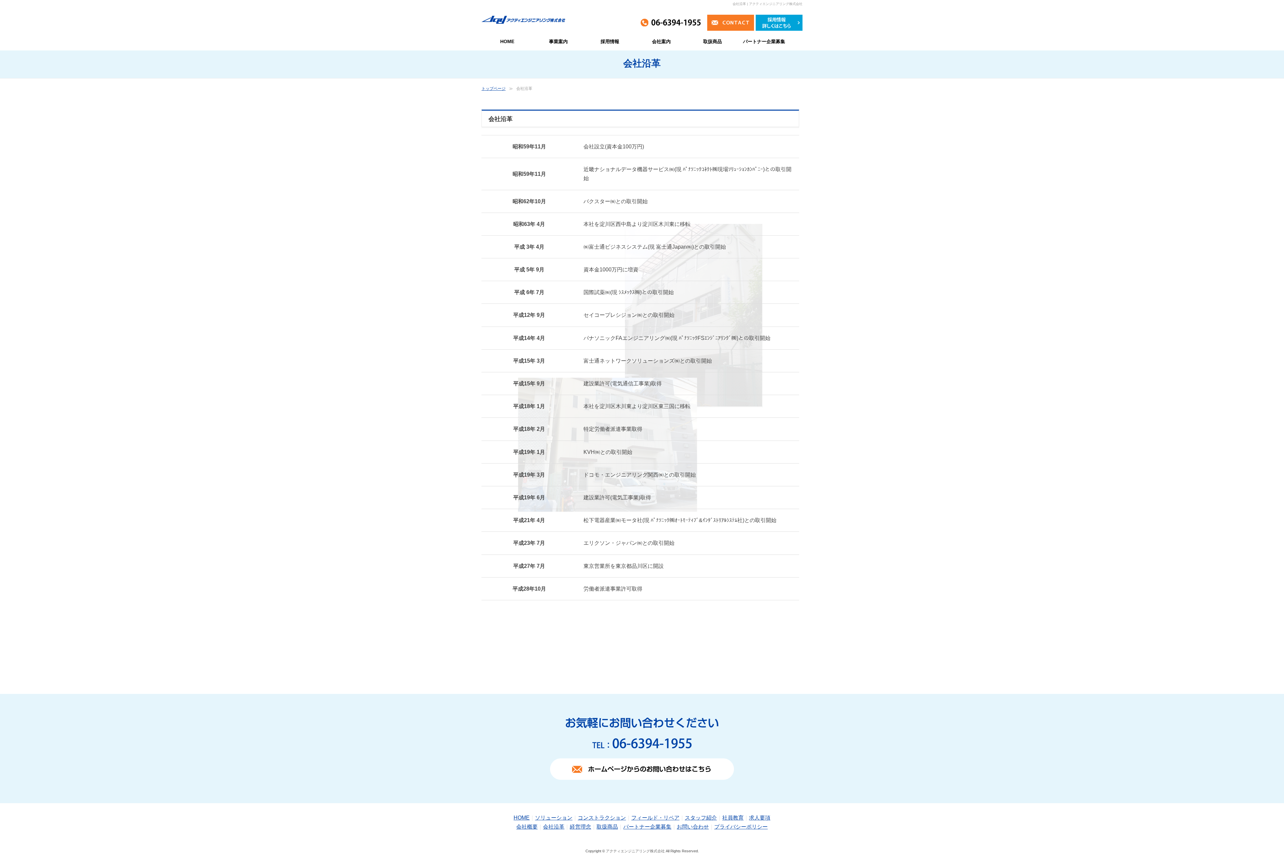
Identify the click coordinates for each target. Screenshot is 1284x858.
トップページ (493, 88)
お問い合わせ (693, 827)
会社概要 (527, 827)
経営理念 (580, 827)
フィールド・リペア (655, 818)
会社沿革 (553, 827)
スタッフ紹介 (701, 818)
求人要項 (759, 818)
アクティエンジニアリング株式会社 (635, 851)
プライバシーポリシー (741, 827)
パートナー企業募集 (647, 827)
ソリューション (553, 818)
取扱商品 (607, 827)
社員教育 (733, 818)
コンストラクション (602, 818)
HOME (522, 818)
